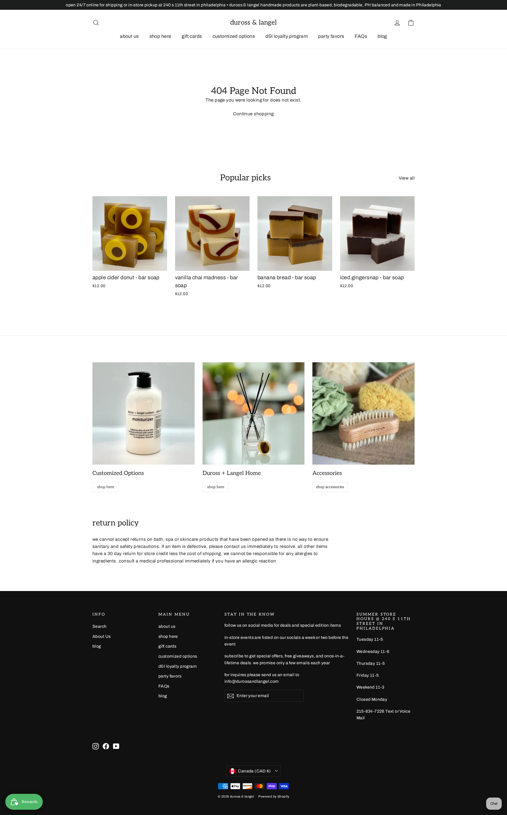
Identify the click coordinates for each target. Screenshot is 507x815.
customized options (234, 36)
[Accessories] (363, 413)
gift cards (192, 36)
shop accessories (330, 487)
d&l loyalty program (286, 36)
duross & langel (253, 22)
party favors (331, 36)
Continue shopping (253, 113)
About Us (101, 636)
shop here (160, 36)
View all (407, 178)
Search (99, 626)
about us (129, 36)
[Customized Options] (143, 413)
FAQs (361, 36)
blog (382, 36)
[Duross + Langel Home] (254, 413)
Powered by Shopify (273, 796)
